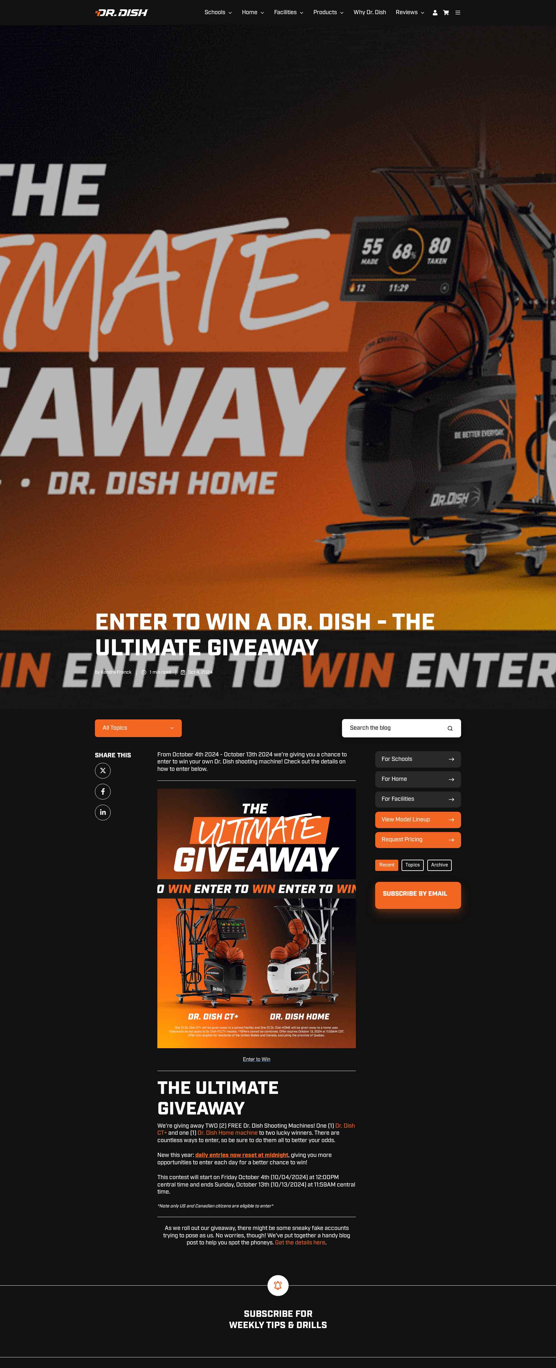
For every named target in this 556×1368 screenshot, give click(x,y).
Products (325, 12)
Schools (215, 12)
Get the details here (300, 1242)
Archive (439, 865)
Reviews (407, 12)
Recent (386, 865)
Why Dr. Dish (370, 12)
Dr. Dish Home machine (228, 1133)
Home (249, 12)
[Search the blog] (450, 728)
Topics (412, 865)
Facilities (285, 12)
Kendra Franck (116, 672)
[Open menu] (458, 12)
